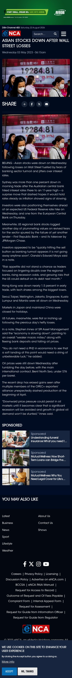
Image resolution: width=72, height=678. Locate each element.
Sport (5, 537)
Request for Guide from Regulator (35, 618)
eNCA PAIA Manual (41, 585)
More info (8, 662)
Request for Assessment (34, 607)
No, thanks (27, 671)
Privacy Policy (34, 574)
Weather (7, 551)
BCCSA (20, 585)
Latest (6, 516)
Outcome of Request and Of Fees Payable (35, 596)
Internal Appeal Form (47, 601)
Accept (9, 671)
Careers (16, 574)
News (5, 530)
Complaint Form (19, 601)
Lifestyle (7, 544)
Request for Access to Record (34, 590)
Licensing (52, 574)
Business (7, 523)
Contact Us (45, 523)
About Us (44, 516)
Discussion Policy (17, 579)
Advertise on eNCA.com (48, 579)
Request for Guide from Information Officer (35, 612)
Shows (42, 530)
